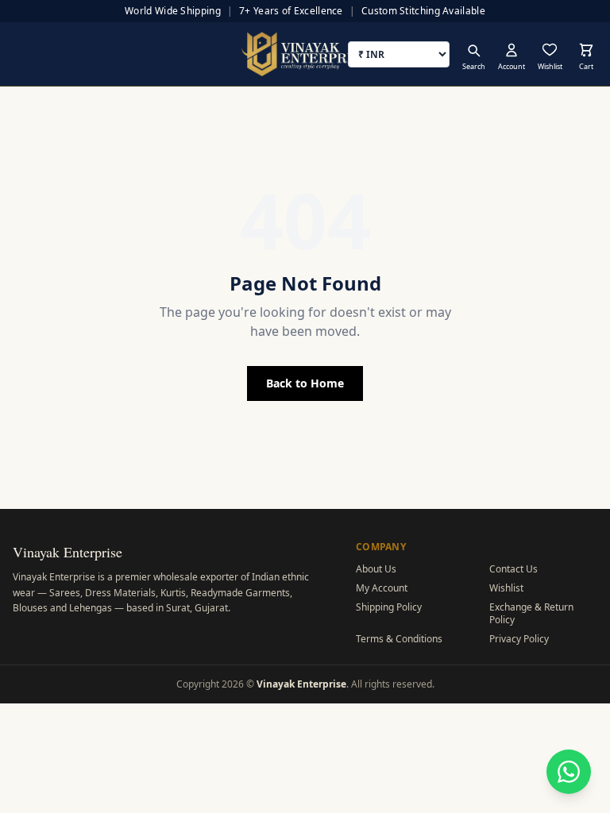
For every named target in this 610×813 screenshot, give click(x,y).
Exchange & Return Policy (531, 613)
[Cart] (586, 50)
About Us (376, 569)
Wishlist (506, 588)
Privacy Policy (519, 638)
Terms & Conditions (399, 638)
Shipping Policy (389, 607)
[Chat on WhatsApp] (568, 771)
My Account (381, 588)
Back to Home (305, 383)
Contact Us (513, 569)
